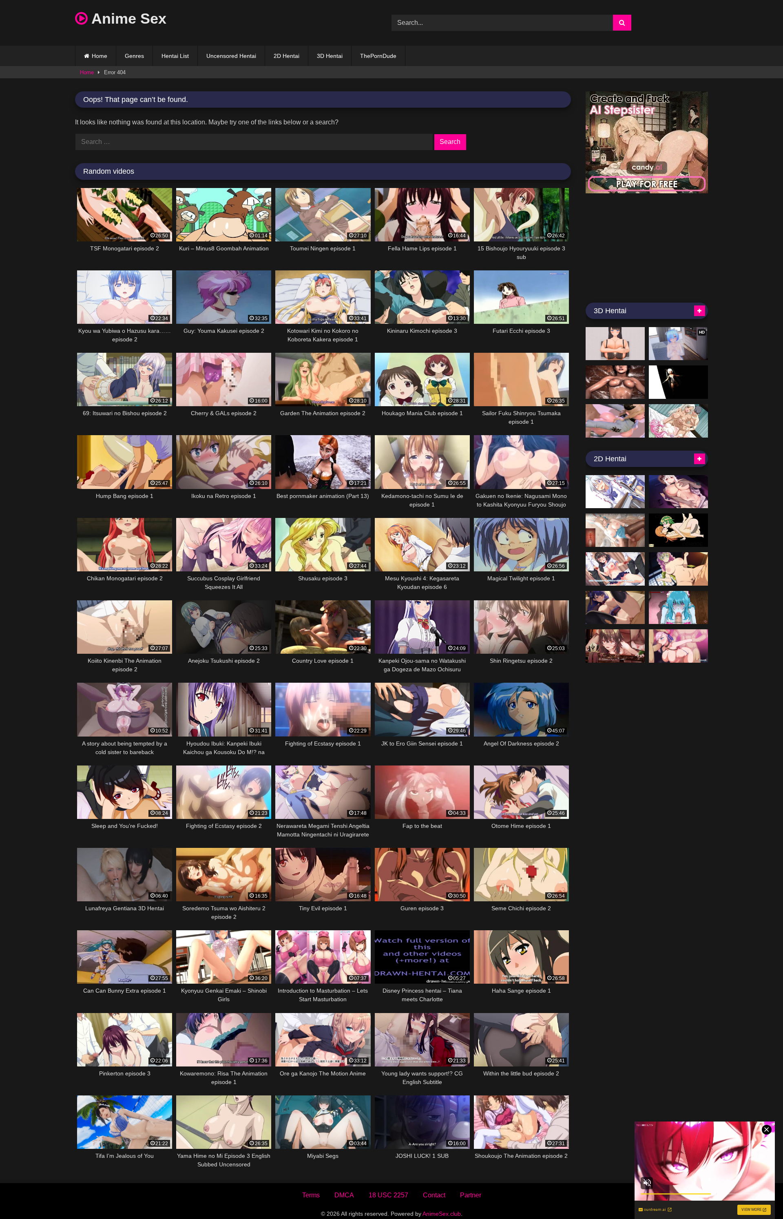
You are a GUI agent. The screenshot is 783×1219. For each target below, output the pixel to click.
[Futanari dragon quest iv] (678, 530)
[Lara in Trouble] (615, 382)
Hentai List (175, 56)
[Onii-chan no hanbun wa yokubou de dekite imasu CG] (615, 492)
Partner (470, 1195)
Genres (134, 56)
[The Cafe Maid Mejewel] (678, 607)
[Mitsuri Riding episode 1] (678, 569)
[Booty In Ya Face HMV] (678, 421)
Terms (311, 1195)
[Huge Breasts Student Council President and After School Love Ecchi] (615, 344)
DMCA (344, 1195)
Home (99, 56)
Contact (434, 1195)
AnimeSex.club (441, 1213)
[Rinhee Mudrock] (678, 492)
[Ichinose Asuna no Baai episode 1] (615, 530)
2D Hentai (286, 56)
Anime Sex (127, 18)
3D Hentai (330, 56)
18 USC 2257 (388, 1195)
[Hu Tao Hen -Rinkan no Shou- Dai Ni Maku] (615, 646)
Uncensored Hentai (231, 56)
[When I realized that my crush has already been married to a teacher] (615, 569)
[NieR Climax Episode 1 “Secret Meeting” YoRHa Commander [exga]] (615, 421)
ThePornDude (378, 56)
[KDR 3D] (678, 382)
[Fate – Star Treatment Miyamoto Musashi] (678, 646)
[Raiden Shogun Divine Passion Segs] (615, 607)
